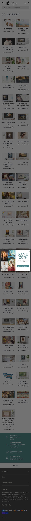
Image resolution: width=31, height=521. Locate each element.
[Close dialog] (29, 251)
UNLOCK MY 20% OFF (23, 266)
